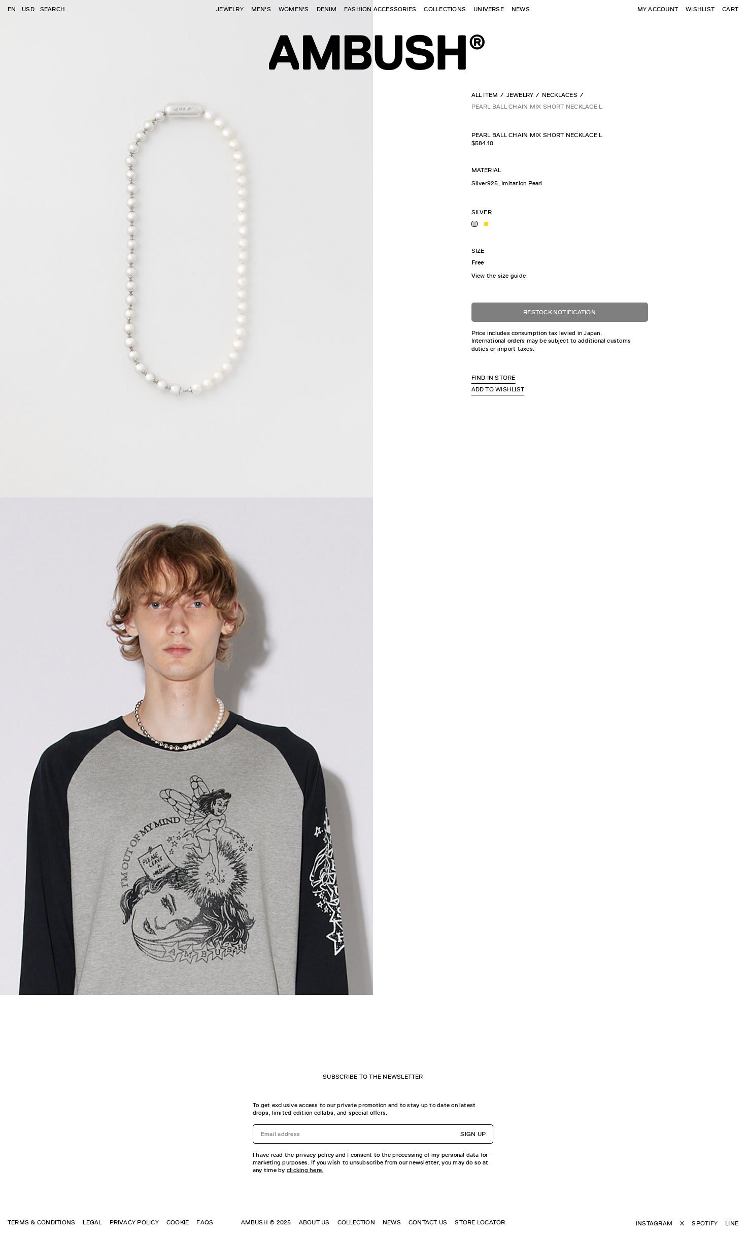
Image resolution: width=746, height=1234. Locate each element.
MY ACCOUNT (657, 9)
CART (730, 9)
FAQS (204, 1222)
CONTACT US (428, 1222)
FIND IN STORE (493, 377)
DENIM (326, 9)
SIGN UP (473, 1134)
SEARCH (52, 9)
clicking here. (305, 1170)
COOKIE (177, 1222)
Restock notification (559, 312)
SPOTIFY (705, 1223)
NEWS (521, 9)
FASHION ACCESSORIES (380, 9)
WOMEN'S (294, 9)
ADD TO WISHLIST (498, 389)
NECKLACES (560, 95)
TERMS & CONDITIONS (41, 1222)
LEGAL (92, 1222)
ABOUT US (314, 1222)
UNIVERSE (488, 9)
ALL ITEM (484, 95)
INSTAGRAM (654, 1223)
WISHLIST (700, 9)
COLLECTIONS (445, 9)
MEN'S (261, 9)
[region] (559, 183)
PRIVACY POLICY (134, 1222)
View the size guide (498, 275)
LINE (731, 1223)
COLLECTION (356, 1222)
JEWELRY (230, 9)
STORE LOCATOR (480, 1222)
